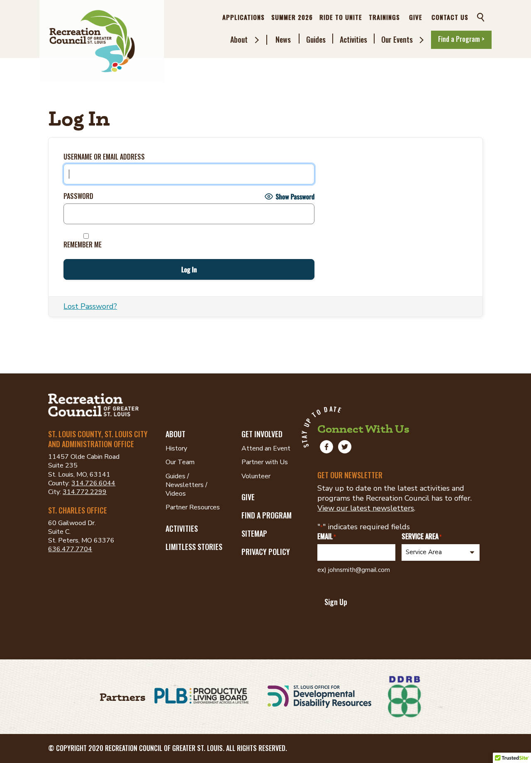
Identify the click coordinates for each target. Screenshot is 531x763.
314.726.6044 (93, 483)
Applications (243, 17)
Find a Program (266, 515)
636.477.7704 (70, 549)
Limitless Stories (194, 546)
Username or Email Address (104, 157)
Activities (353, 39)
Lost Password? (90, 306)
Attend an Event (265, 448)
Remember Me (82, 244)
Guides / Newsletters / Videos (186, 485)
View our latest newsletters (365, 508)
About (239, 39)
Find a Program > (461, 39)
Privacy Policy (265, 551)
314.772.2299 (85, 492)
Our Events (397, 39)
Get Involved (262, 434)
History (176, 448)
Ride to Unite (340, 17)
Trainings (384, 17)
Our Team (180, 462)
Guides (316, 39)
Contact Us (449, 17)
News (283, 39)
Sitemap (254, 533)
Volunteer (255, 476)
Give (415, 17)
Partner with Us (264, 462)
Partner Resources (193, 507)
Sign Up (335, 601)
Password (78, 196)
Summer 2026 (292, 17)
